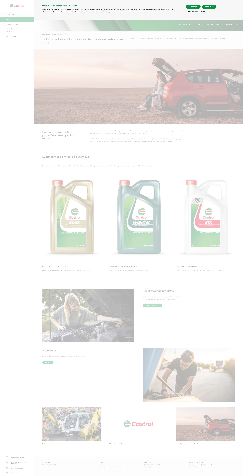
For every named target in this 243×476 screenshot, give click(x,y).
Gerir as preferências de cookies (195, 11)
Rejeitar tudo (209, 6)
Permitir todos (193, 6)
